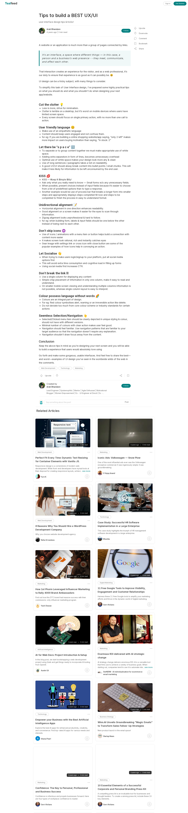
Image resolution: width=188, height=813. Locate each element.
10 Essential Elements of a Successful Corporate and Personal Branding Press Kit (122, 787)
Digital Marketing (106, 583)
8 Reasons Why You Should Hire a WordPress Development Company (60, 528)
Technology (65, 368)
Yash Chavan (46, 606)
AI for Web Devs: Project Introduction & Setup (61, 655)
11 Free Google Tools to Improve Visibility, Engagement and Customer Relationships (122, 590)
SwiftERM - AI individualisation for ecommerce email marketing (122, 673)
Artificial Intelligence (45, 649)
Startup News (108, 736)
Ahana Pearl (46, 739)
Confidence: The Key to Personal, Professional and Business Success (61, 790)
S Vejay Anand (109, 473)
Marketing (79, 368)
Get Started (180, 3)
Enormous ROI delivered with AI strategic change (121, 656)
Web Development (48, 368)
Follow (126, 31)
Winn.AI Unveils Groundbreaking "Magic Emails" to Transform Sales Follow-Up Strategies (125, 724)
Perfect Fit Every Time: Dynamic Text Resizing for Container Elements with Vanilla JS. (61, 459)
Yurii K (43, 477)
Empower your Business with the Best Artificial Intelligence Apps (62, 721)
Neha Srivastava (47, 540)
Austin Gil (45, 670)
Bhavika (106, 539)
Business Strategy (107, 717)
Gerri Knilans (108, 605)
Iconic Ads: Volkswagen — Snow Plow (119, 457)
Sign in (167, 3)
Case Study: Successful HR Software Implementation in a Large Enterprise (119, 524)
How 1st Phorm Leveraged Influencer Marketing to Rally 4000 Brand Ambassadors (62, 591)
